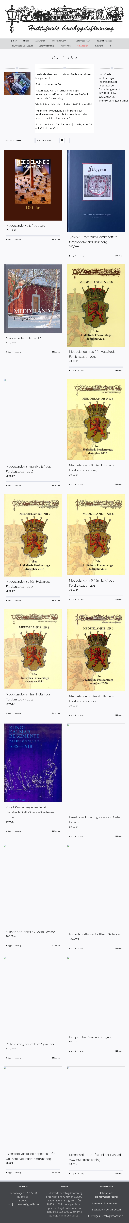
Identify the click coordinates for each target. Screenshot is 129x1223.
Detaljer (57, 239)
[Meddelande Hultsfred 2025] (33, 185)
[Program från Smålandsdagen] (96, 994)
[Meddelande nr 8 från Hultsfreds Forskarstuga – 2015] (96, 419)
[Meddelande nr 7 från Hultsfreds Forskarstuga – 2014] (33, 535)
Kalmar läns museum (106, 1203)
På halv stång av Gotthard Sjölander (30, 1044)
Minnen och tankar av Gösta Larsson (30, 932)
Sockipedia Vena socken (106, 1209)
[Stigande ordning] (32, 140)
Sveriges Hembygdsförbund (106, 1216)
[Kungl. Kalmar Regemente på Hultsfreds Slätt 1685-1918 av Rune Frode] (33, 763)
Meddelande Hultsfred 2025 (25, 225)
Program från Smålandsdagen (89, 1037)
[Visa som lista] (66, 140)
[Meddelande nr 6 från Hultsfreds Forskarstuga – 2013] (96, 535)
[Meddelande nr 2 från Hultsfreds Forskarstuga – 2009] (96, 650)
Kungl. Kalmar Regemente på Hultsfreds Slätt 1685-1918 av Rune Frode (30, 812)
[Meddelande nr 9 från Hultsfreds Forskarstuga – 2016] (33, 420)
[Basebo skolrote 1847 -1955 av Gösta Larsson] (96, 768)
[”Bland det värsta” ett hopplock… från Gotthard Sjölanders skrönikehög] (33, 1107)
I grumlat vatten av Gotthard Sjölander (95, 934)
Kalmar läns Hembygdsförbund (106, 1194)
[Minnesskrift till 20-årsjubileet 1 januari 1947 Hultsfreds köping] (96, 1108)
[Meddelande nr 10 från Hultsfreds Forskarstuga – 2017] (96, 305)
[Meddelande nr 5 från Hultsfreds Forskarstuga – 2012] (33, 649)
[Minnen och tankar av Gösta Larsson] (33, 886)
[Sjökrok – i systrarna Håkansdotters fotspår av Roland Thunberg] (96, 191)
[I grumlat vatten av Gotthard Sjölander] (96, 887)
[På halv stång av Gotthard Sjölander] (33, 998)
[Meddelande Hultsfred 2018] (33, 298)
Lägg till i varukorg (14, 239)
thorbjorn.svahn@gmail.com (23, 1204)
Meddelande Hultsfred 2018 (25, 338)
